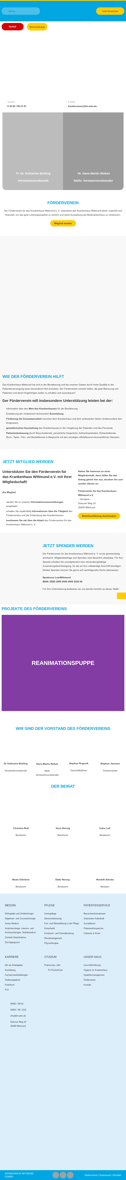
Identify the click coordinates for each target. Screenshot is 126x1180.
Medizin (10, 905)
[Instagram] (63, 1175)
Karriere (12, 957)
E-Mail (72, 102)
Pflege (49, 905)
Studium (50, 957)
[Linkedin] (70, 1175)
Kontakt (117, 1175)
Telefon (11, 102)
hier (96, 479)
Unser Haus (92, 957)
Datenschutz (91, 1175)
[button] (88, 24)
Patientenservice (97, 905)
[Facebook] (55, 1175)
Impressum (105, 1175)
